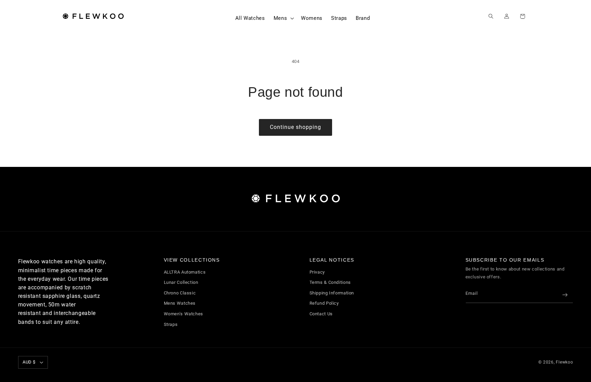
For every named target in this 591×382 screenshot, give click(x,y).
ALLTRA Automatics (185, 272)
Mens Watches (180, 303)
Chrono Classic (180, 292)
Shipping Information (332, 292)
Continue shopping (295, 127)
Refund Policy (324, 303)
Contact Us (321, 313)
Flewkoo (564, 362)
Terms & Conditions (330, 282)
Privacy (317, 272)
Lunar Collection (181, 282)
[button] (283, 18)
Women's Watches (183, 313)
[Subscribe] (565, 295)
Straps (171, 324)
